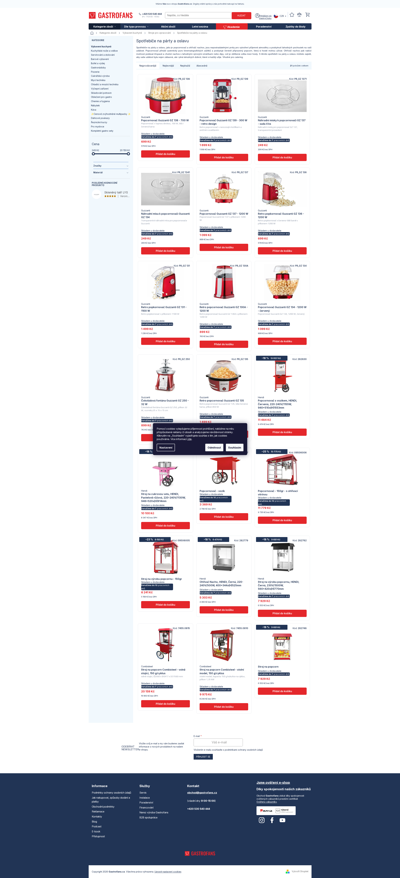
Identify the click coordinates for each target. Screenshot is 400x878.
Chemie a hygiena (100, 101)
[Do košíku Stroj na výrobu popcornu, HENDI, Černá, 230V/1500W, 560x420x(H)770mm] (282, 613)
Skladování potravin (101, 93)
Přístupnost (98, 836)
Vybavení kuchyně (101, 46)
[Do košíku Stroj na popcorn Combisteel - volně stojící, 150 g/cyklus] (165, 703)
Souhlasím (234, 447)
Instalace (144, 797)
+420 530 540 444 (152, 13)
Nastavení (165, 447)
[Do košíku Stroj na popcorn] (282, 691)
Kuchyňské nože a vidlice (104, 50)
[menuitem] (105, 26)
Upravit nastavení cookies (167, 871)
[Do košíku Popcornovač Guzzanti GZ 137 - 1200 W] (224, 247)
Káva (93, 109)
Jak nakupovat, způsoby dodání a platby (111, 799)
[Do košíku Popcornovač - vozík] (224, 516)
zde (189, 438)
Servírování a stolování (103, 54)
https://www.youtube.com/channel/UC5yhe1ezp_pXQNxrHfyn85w (282, 820)
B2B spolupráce (148, 817)
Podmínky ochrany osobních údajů (111, 792)
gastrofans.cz (262, 820)
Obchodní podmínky (103, 806)
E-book (96, 831)
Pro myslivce (97, 126)
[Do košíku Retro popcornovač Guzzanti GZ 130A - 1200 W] (224, 344)
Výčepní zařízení (99, 88)
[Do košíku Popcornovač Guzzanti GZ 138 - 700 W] (165, 154)
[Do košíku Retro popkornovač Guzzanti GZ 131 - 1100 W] (165, 341)
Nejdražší (185, 65)
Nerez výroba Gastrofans (153, 812)
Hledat (241, 15)
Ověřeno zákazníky (267, 801)
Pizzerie (95, 71)
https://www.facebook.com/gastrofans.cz (272, 820)
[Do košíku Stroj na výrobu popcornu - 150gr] (165, 604)
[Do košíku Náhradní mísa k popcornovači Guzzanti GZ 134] (165, 250)
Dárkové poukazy (100, 118)
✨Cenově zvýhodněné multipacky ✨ (110, 114)
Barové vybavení (100, 59)
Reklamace (98, 811)
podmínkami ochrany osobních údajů (244, 749)
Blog (94, 821)
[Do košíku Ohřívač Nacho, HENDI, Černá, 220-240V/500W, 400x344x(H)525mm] (224, 609)
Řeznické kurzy (99, 122)
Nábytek (95, 105)
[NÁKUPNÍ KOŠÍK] (307, 14)
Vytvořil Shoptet (300, 871)
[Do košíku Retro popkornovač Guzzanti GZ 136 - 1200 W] (282, 250)
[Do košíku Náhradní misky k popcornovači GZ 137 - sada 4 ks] (282, 157)
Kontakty (97, 816)
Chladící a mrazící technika (104, 84)
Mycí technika (98, 80)
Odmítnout (214, 447)
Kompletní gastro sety (102, 130)
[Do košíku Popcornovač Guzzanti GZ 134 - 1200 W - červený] (282, 341)
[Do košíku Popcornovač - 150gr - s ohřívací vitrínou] (282, 520)
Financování (146, 807)
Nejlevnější (168, 65)
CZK (282, 16)
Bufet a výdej (98, 63)
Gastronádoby (98, 67)
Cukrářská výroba (100, 76)
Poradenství (146, 802)
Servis (142, 792)
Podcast (96, 826)
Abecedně (201, 65)
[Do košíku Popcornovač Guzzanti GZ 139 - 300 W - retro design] (224, 157)
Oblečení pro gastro (101, 97)
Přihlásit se (203, 756)
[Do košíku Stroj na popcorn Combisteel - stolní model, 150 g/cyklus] (224, 706)
